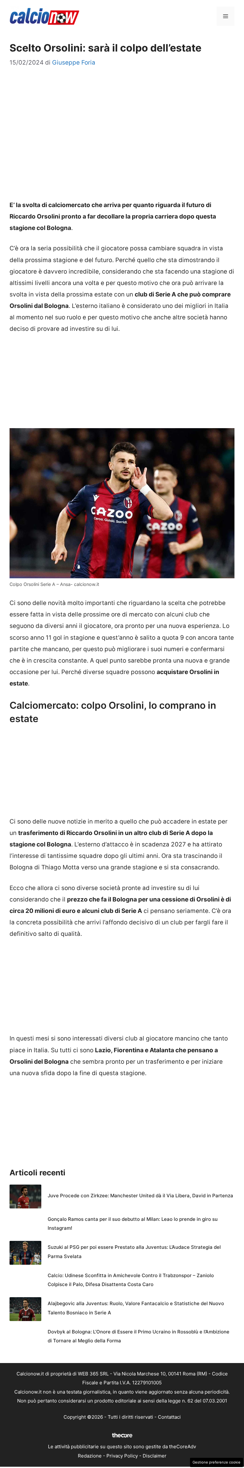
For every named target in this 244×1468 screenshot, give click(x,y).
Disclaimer (154, 1456)
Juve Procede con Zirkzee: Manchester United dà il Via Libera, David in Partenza (140, 1196)
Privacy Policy (122, 1456)
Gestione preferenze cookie (217, 1462)
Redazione (90, 1456)
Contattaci (169, 1417)
